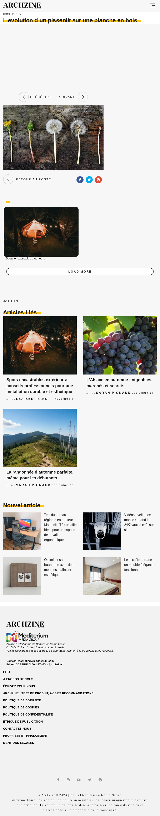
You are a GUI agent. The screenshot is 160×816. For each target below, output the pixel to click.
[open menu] (153, 5)
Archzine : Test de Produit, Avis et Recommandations (48, 693)
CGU (6, 672)
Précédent (40, 97)
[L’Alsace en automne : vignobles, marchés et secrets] (120, 345)
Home (7, 14)
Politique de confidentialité (28, 714)
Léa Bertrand (32, 399)
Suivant (68, 97)
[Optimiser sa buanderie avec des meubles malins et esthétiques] (22, 576)
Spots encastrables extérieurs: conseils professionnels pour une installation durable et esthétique (39, 385)
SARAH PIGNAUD (113, 392)
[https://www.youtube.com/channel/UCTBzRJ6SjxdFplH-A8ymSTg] (79, 780)
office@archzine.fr (53, 664)
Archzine (25, 6)
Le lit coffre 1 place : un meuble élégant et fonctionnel (139, 565)
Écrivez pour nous (19, 686)
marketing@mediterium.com (36, 661)
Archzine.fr (28, 625)
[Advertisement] (80, 57)
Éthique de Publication (23, 721)
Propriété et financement (25, 735)
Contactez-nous (17, 728)
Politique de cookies (21, 707)
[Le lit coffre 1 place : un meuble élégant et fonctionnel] (102, 576)
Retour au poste (32, 179)
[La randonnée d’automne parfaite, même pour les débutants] (40, 438)
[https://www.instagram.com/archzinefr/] (69, 780)
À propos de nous (18, 679)
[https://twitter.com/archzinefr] (90, 780)
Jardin (16, 14)
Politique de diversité (22, 700)
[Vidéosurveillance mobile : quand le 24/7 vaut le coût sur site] (102, 531)
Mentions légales (18, 742)
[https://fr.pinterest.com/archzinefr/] (101, 780)
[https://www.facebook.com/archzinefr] (58, 780)
